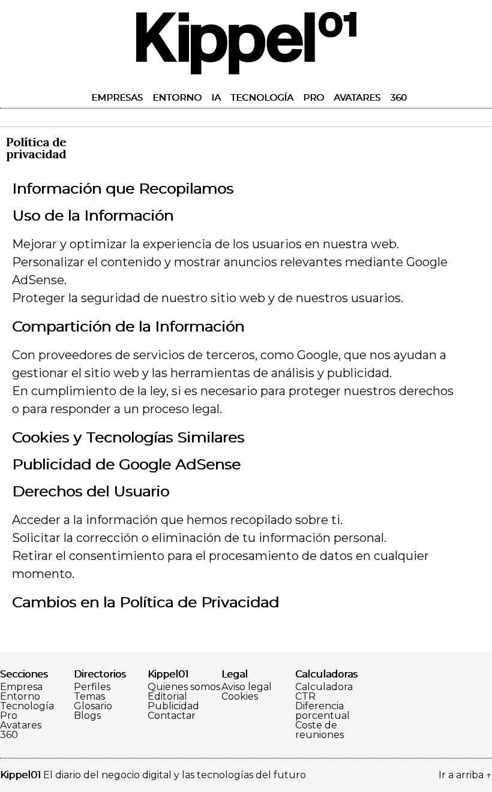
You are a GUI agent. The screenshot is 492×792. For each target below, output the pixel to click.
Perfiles (92, 687)
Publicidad (173, 706)
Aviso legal (246, 687)
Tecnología (261, 97)
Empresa (21, 687)
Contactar (172, 716)
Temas (89, 696)
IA (216, 97)
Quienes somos (184, 687)
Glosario (93, 706)
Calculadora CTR (324, 691)
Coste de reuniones (319, 730)
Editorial (167, 696)
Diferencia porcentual (322, 711)
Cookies (239, 696)
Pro (313, 97)
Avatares (357, 97)
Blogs (87, 716)
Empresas (117, 97)
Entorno (177, 97)
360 (398, 97)
